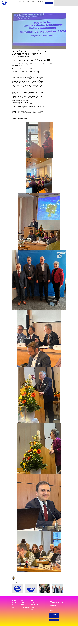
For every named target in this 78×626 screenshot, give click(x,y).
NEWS (23, 56)
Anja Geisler (14, 56)
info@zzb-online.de (52, 610)
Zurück (62, 9)
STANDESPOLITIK (26, 56)
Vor (64, 9)
